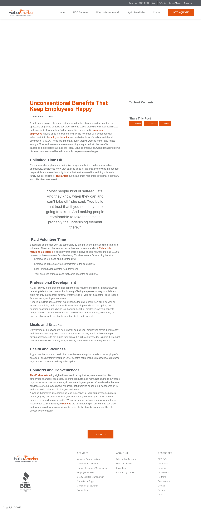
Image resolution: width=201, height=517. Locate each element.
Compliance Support (86, 481)
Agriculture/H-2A (136, 12)
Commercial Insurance (87, 486)
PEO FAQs (162, 459)
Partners (162, 477)
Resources (188, 3)
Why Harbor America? (107, 12)
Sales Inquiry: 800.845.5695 (139, 3)
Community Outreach (126, 472)
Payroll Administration (87, 463)
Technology (82, 490)
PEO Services (80, 12)
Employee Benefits (85, 472)
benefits (66, 403)
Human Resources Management (92, 468)
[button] (135, 123)
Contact (157, 12)
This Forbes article (40, 375)
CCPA (160, 494)
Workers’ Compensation (88, 459)
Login (154, 3)
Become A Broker (175, 3)
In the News (163, 472)
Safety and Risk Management (90, 477)
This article (62, 176)
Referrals (162, 3)
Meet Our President (125, 463)
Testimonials (164, 481)
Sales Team (121, 468)
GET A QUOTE (181, 12)
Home (62, 12)
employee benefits (58, 137)
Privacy (161, 490)
